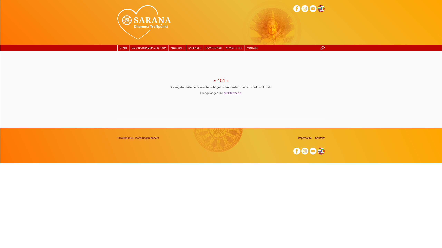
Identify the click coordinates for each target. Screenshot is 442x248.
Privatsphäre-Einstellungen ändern (138, 138)
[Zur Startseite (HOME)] (151, 22)
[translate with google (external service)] (321, 11)
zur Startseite (232, 93)
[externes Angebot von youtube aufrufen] (313, 11)
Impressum (305, 138)
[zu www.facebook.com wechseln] (296, 11)
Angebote (177, 48)
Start (123, 48)
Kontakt (252, 48)
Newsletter (234, 48)
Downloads (214, 48)
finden (322, 48)
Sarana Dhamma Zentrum (149, 48)
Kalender (194, 48)
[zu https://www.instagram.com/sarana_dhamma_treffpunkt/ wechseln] (304, 11)
